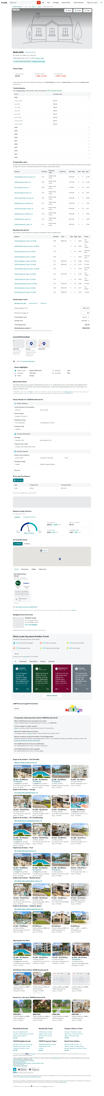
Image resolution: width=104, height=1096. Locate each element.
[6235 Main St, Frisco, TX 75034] (80, 801)
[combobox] (25, 2)
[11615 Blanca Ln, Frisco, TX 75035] (81, 978)
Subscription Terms (67, 1075)
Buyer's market (29, 533)
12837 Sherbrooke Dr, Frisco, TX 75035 (25, 283)
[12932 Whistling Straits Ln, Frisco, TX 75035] (42, 1006)
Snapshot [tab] (17, 517)
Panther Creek (40, 58)
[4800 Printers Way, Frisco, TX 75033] (22, 917)
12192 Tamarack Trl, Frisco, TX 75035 (25, 279)
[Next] (89, 776)
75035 (39, 6)
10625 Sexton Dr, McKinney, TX (23, 214)
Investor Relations (52, 1075)
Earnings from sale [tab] (20, 303)
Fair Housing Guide (34, 1075)
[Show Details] (89, 97)
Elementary (25, 569)
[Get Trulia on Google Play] (34, 1069)
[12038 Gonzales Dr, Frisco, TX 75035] (61, 1006)
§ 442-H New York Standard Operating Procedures (23, 1060)
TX (29, 6)
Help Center (44, 1086)
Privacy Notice (78, 1075)
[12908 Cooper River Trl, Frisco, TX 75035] (61, 917)
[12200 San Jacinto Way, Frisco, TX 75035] (41, 771)
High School (42, 569)
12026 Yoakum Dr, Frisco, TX (22, 182)
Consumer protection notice (37, 1063)
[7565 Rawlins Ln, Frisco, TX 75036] (41, 917)
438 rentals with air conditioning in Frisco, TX (28, 821)
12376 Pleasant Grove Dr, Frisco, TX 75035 (26, 268)
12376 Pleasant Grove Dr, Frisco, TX (24, 177)
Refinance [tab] (44, 303)
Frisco (33, 6)
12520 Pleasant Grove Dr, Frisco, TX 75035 (26, 246)
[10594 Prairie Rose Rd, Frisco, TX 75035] (61, 978)
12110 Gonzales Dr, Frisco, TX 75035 (24, 251)
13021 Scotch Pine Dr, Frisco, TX (23, 208)
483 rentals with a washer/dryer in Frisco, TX (28, 881)
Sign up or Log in (92, 2)
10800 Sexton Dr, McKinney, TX (23, 203)
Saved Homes (66, 2)
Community (22, 661)
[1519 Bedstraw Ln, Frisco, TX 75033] (80, 917)
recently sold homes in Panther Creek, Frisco (27, 740)
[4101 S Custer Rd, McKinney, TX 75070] (61, 949)
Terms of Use (59, 1075)
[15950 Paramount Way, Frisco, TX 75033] (61, 801)
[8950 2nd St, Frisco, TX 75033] (80, 771)
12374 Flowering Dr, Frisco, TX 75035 (25, 292)
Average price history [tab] (29, 517)
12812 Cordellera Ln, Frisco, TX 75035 (25, 261)
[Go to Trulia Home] (5, 2)
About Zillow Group (25, 1075)
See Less (17, 470)
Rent (48, 2)
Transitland (33, 1053)
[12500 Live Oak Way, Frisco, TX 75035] (22, 771)
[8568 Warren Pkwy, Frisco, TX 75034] (61, 771)
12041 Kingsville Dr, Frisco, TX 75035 (24, 288)
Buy (43, 2)
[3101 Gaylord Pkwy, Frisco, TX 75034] (22, 801)
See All (17, 654)
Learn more (74, 610)
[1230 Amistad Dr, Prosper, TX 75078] (42, 978)
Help (73, 1075)
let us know (64, 1082)
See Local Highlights (31, 625)
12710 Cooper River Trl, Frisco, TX (24, 198)
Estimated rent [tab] (33, 303)
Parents (42, 661)
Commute (51, 661)
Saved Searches (79, 2)
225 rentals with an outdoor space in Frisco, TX (28, 909)
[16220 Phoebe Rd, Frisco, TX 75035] (61, 829)
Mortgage (56, 2)
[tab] (18, 480)
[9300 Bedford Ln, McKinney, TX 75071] (22, 978)
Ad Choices (84, 1075)
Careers (40, 1075)
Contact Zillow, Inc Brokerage (20, 1065)
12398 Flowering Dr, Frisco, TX (23, 224)
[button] (39, 2)
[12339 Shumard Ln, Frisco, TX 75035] (81, 1006)
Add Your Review (52, 695)
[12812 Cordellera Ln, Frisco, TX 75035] (22, 1006)
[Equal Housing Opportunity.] (32, 1086)
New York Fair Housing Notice (19, 1061)
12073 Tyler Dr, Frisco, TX (21, 187)
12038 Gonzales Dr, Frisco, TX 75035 (25, 264)
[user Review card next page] (91, 678)
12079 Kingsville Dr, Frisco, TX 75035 (25, 257)
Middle (34, 569)
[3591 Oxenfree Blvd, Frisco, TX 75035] (41, 801)
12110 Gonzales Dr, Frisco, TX (22, 192)
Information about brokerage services (23, 1063)
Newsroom (45, 1075)
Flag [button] (27, 689)
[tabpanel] (52, 319)
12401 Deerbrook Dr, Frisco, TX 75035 (25, 241)
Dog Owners (33, 661)
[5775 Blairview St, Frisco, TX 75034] (80, 889)
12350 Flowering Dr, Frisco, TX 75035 (25, 274)
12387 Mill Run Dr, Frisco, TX (22, 219)
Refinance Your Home (38, 61)
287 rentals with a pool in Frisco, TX (25, 851)
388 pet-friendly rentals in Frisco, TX (25, 762)
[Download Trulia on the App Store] (22, 1069)
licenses (56, 1058)
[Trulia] (14, 1069)
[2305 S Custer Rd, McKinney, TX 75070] (81, 949)
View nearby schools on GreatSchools (26, 607)
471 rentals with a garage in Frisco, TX (26, 792)
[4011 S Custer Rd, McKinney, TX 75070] (42, 949)
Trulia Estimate (20, 91)
